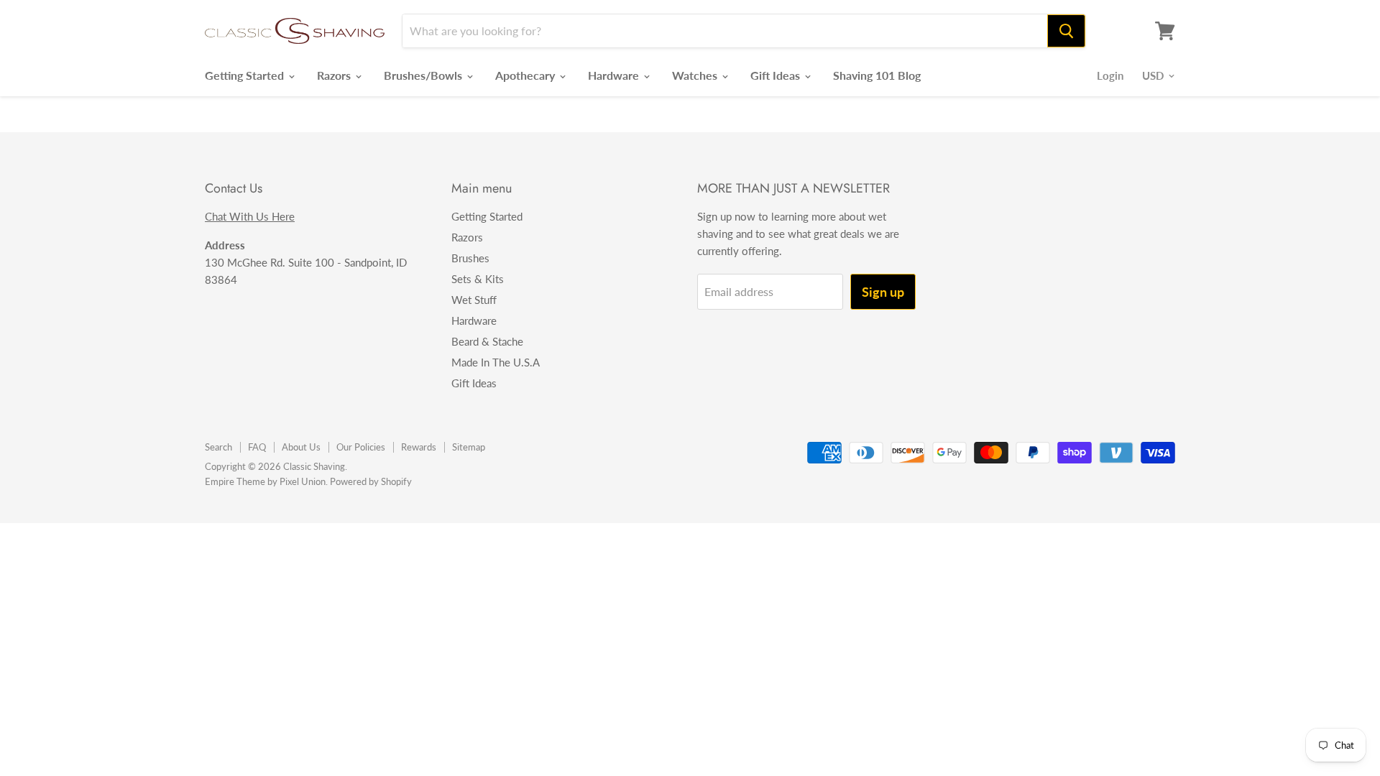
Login (1110, 75)
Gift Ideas (776, 75)
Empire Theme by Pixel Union (265, 481)
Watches (696, 75)
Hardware (615, 75)
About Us (301, 447)
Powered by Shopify (371, 481)
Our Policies (360, 447)
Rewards (418, 447)
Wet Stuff (474, 299)
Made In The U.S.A (495, 362)
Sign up (883, 292)
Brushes (470, 257)
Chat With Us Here (250, 216)
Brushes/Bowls (424, 75)
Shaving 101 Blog (877, 75)
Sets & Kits (477, 278)
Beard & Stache (487, 341)
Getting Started (246, 75)
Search (218, 447)
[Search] (1066, 30)
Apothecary (526, 75)
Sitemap (468, 447)
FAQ (257, 447)
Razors (335, 75)
